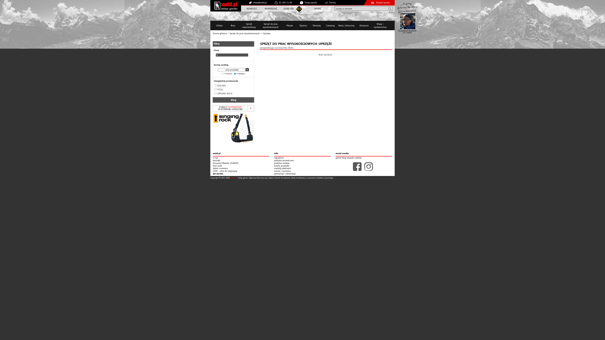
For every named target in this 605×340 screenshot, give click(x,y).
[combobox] (233, 70)
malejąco (241, 73)
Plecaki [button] (289, 25)
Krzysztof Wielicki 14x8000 (225, 163)
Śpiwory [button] (303, 25)
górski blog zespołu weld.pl (349, 157)
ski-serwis (218, 173)
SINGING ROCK (224, 93)
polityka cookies (281, 163)
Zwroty (332, 2)
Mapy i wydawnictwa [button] (380, 25)
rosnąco (228, 73)
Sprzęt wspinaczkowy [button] (249, 25)
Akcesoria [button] (364, 25)
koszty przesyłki (281, 165)
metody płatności (282, 168)
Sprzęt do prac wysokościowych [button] (271, 25)
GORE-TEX (289, 8)
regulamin (279, 157)
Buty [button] (233, 25)
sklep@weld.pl (260, 2)
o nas (215, 157)
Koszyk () (383, 2)
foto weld (217, 165)
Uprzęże (266, 33)
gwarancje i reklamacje (285, 173)
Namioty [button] (317, 25)
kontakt (216, 160)
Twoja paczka (310, 2)
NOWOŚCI (252, 8)
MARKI (317, 8)
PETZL (220, 89)
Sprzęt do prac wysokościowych (245, 33)
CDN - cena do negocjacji (225, 171)
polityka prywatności (284, 160)
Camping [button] (330, 25)
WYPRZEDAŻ (271, 8)
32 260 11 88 (285, 2)
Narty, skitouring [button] (346, 25)
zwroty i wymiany (282, 171)
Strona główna (220, 33)
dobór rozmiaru (220, 168)
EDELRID (221, 85)
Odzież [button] (219, 25)
